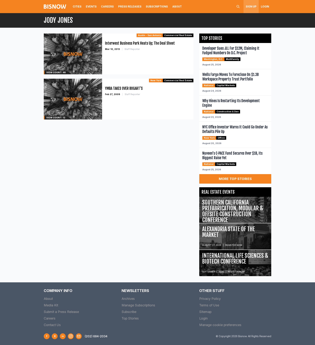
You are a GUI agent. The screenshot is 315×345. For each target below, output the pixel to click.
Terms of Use (209, 305)
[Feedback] (79, 336)
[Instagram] (71, 336)
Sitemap (205, 312)
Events (91, 6)
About (177, 6)
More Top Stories (235, 179)
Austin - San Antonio (149, 35)
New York (155, 80)
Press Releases (129, 6)
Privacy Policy (210, 299)
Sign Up (251, 6)
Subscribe (129, 312)
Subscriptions (157, 6)
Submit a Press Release (61, 312)
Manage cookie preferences (220, 325)
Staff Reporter (132, 49)
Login (265, 6)
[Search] (238, 6)
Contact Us (52, 325)
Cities (77, 6)
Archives (128, 299)
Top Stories (130, 318)
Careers (107, 6)
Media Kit (51, 305)
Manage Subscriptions (138, 305)
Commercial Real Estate (178, 35)
